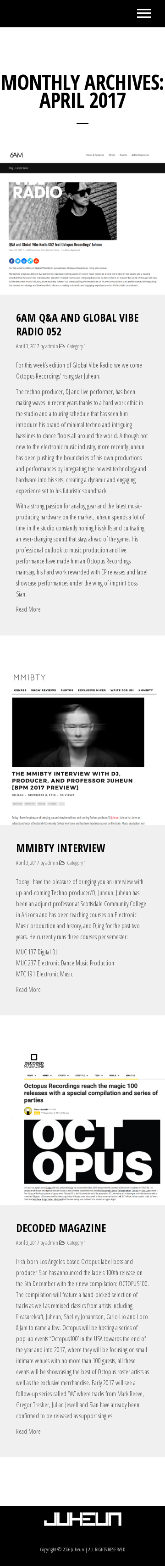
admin (51, 346)
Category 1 (76, 346)
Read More (28, 609)
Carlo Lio (116, 1316)
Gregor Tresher (32, 1404)
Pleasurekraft (29, 1316)
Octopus (90, 1261)
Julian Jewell (65, 1404)
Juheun (105, 892)
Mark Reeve (130, 1393)
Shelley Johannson (84, 1316)
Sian (43, 1272)
